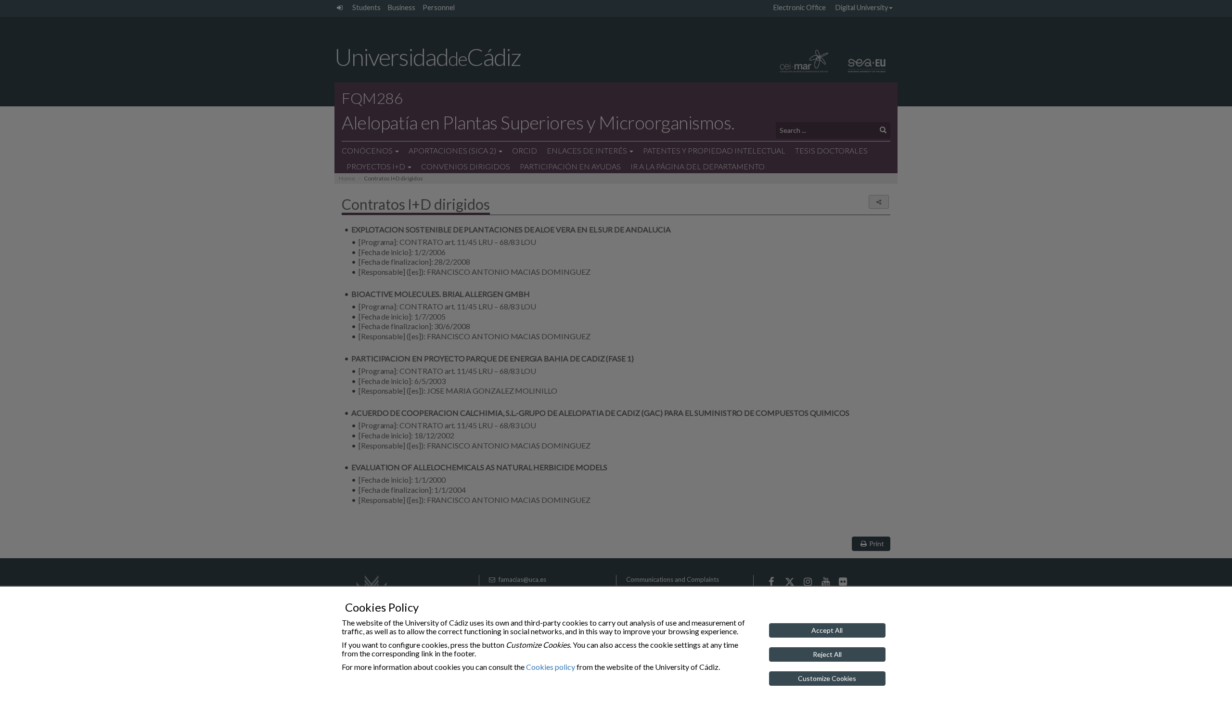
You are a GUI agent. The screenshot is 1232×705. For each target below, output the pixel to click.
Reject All (827, 654)
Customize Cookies (827, 678)
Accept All (827, 630)
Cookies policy (550, 666)
